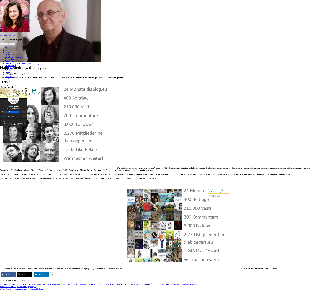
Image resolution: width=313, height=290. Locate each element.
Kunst (123, 284)
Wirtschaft (194, 284)
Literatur (130, 284)
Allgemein (45, 284)
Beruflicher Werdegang (14, 57)
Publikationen (10, 59)
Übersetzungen (11, 61)
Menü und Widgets (7, 44)
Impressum (9, 74)
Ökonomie (155, 284)
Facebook (8, 70)
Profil (7, 52)
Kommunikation (103, 284)
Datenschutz (9, 77)
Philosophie (9, 55)
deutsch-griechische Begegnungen (73, 284)
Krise (112, 284)
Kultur (117, 284)
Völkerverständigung (181, 284)
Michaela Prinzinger (8, 35)
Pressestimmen (10, 66)
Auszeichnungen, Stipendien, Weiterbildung (22, 63)
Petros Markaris (166, 284)
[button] (8, 274)
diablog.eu (9, 68)
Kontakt (8, 72)
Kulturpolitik (55, 284)
